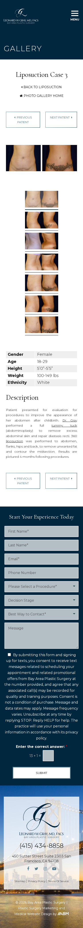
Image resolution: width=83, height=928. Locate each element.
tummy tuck (64, 425)
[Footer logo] (41, 820)
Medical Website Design (33, 914)
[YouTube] (54, 869)
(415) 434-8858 (41, 845)
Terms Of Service (58, 881)
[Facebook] (28, 869)
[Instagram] (45, 869)
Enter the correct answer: (41, 747)
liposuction (14, 441)
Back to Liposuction (42, 87)
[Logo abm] (63, 913)
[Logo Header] (21, 16)
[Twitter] (36, 869)
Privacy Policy (36, 881)
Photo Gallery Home (44, 96)
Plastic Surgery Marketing (38, 908)
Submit (41, 773)
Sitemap (19, 881)
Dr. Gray (69, 420)
